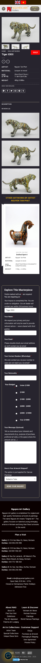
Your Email (9, 339)
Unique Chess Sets (11, 636)
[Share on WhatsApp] (3, 91)
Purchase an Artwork (30, 634)
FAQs (29, 630)
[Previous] (5, 29)
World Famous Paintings (30, 619)
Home (4, 51)
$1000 (22, 392)
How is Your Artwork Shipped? (16, 468)
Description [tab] (6, 104)
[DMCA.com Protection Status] (20, 660)
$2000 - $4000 (25, 406)
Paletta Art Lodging (11, 622)
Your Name (9, 317)
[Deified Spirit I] (20, 227)
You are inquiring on (12, 297)
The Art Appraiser (11, 619)
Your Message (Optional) (14, 427)
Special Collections (11, 633)
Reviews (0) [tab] (6, 109)
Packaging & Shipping (30, 637)
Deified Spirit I (20, 255)
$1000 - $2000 (25, 399)
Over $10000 (24, 420)
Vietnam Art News (30, 611)
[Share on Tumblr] (23, 91)
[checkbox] (16, 386)
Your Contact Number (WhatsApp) (18, 356)
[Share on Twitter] (11, 91)
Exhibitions (11, 616)
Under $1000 (25, 385)
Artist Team (11, 630)
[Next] (36, 29)
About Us (11, 611)
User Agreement (30, 640)
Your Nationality (11, 373)
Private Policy (29, 642)
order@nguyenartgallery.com (23, 578)
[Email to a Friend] (15, 91)
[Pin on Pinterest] (19, 91)
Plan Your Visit (11, 613)
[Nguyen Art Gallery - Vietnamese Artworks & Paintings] (18, 8)
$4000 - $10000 (25, 413)
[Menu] (3, 9)
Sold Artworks (14, 51)
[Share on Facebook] (7, 91)
